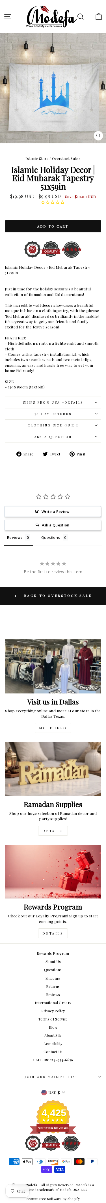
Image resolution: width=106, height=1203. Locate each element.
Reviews (53, 994)
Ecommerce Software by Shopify (53, 1198)
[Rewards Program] (53, 872)
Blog (53, 1027)
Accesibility (53, 1043)
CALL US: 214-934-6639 (53, 1059)
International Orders (53, 1002)
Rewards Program (53, 953)
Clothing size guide (53, 425)
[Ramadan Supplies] (53, 769)
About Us (53, 961)
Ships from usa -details (53, 402)
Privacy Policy (53, 1010)
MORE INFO (53, 728)
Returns (53, 986)
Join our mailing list (51, 1077)
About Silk (52, 1035)
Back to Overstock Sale (57, 595)
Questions (53, 969)
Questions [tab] (50, 537)
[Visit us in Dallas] (53, 666)
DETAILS (52, 830)
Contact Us (53, 1051)
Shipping (53, 978)
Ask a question (53, 437)
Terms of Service (53, 1019)
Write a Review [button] (56, 511)
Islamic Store (37, 158)
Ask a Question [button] (56, 525)
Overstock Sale (65, 158)
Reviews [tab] (14, 537)
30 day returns (53, 414)
